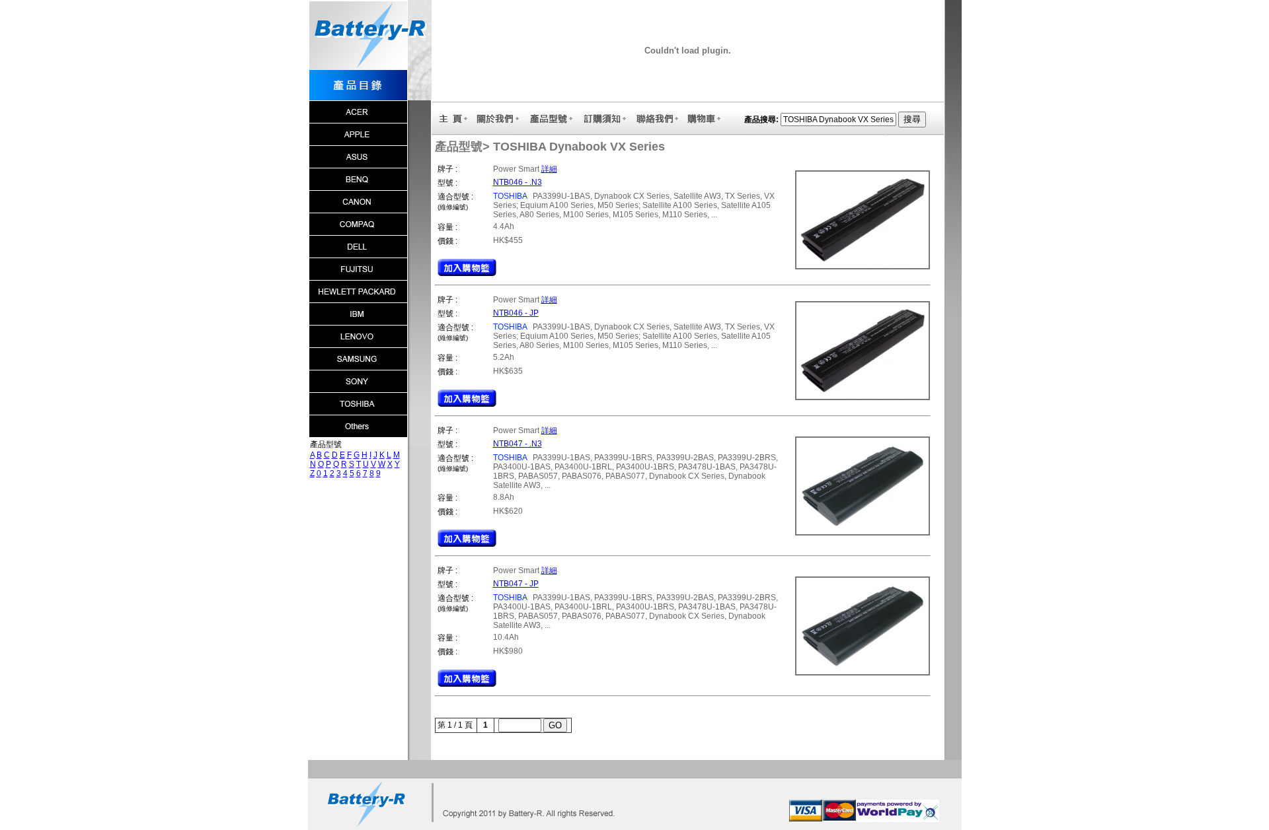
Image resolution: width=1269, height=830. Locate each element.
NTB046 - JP (516, 313)
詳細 (549, 169)
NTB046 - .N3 (517, 182)
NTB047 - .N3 (517, 443)
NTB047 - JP (516, 583)
